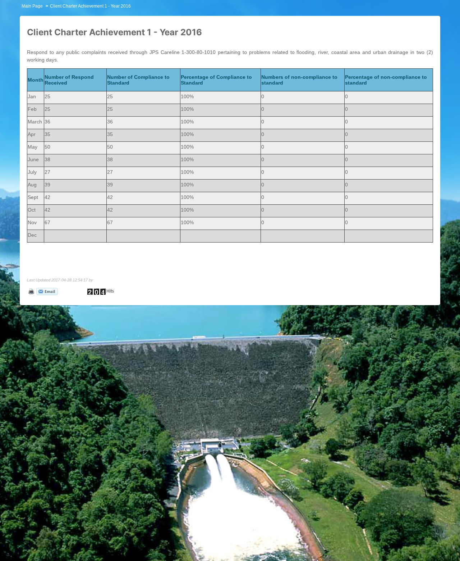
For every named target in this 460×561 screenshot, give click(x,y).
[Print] (30, 291)
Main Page (32, 6)
